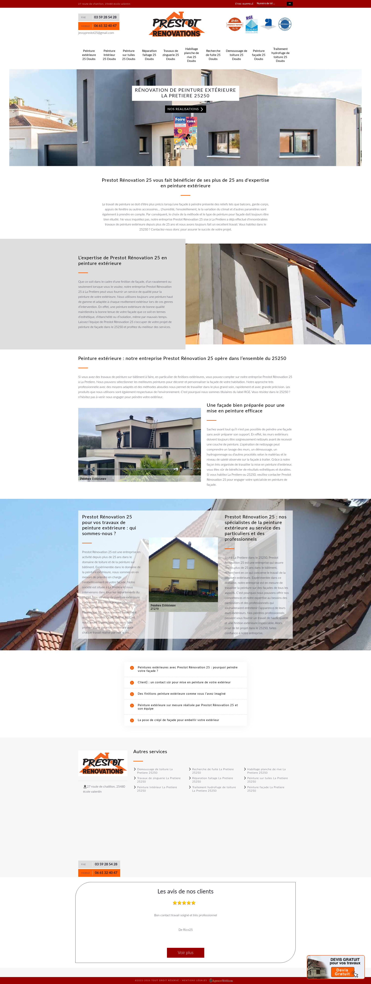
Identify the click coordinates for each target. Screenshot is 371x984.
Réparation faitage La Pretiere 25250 (212, 780)
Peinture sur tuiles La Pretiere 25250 (267, 780)
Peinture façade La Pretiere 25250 (265, 789)
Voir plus (185, 953)
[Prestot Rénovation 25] (176, 24)
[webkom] (221, 980)
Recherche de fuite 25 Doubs (213, 55)
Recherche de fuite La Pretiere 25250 (213, 771)
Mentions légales (194, 980)
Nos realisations (184, 109)
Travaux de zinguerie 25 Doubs (171, 55)
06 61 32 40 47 (105, 26)
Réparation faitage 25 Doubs (149, 55)
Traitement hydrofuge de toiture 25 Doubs (280, 55)
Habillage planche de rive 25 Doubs (191, 55)
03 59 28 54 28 (105, 17)
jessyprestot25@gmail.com (96, 32)
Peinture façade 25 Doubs (258, 55)
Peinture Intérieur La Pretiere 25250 (157, 789)
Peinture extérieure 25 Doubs (89, 55)
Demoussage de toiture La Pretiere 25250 (155, 771)
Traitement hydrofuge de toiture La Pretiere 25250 (214, 789)
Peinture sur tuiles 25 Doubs (128, 55)
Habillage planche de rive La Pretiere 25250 (266, 771)
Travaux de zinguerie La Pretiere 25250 (159, 780)
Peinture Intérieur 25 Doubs (109, 55)
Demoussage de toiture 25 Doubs (236, 55)
